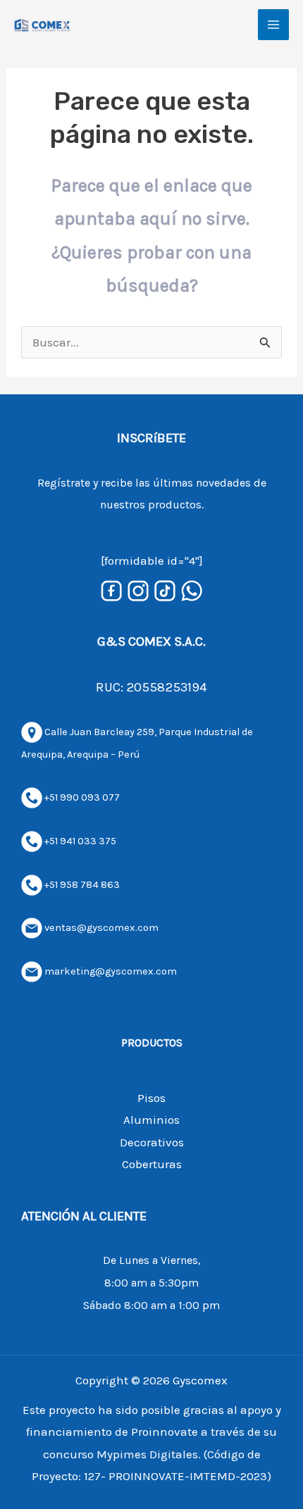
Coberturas (152, 1164)
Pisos (151, 1098)
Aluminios (151, 1120)
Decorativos (152, 1142)
